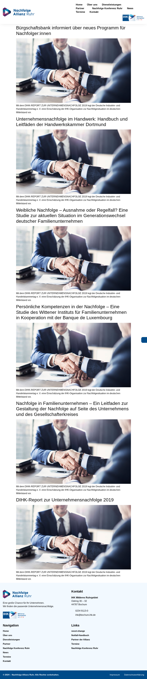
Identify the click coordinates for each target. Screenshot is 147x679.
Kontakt (7, 661)
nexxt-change (78, 631)
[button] (113, 5)
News (5, 652)
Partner (6, 644)
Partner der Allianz (80, 639)
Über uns (7, 635)
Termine (7, 657)
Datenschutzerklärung (134, 675)
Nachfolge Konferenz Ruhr (16, 648)
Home (6, 631)
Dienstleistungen (11, 639)
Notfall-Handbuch (80, 635)
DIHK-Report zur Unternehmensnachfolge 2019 (65, 499)
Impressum (115, 675)
